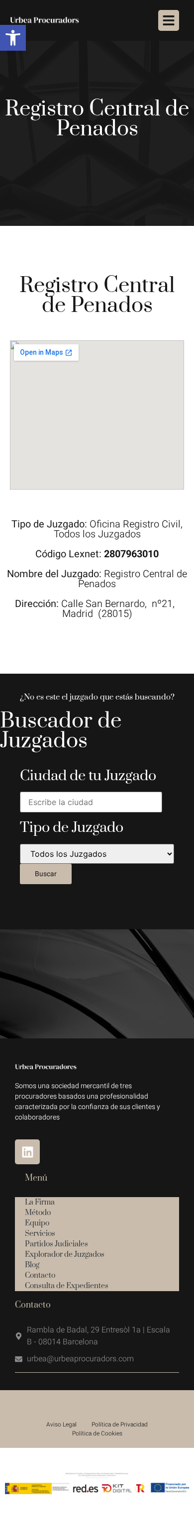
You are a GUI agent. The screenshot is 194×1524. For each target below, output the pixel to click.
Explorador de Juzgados (64, 1254)
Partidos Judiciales (56, 1244)
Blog (32, 1265)
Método (38, 1213)
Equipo (37, 1223)
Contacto (40, 1275)
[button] (13, 38)
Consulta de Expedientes (66, 1286)
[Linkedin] (27, 1151)
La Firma (40, 1202)
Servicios (40, 1233)
